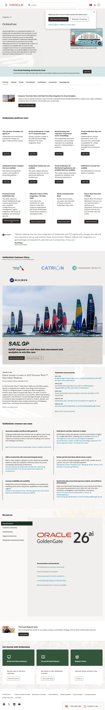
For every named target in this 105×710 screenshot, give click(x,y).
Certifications (42, 82)
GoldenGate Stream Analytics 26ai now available (13, 167)
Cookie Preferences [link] (53, 694)
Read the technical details (16, 358)
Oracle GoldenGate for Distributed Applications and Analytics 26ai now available (65, 168)
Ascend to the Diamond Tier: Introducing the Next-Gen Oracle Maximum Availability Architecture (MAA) (27, 492)
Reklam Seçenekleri (65, 694)
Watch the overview (13, 678)
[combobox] (52, 4)
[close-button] (100, 706)
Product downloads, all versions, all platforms (51, 576)
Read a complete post (10, 407)
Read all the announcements (65, 411)
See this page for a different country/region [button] (61, 25)
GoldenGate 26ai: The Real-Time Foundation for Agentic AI (75, 401)
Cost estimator (30, 82)
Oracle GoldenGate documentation (47, 571)
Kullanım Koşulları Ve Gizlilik (22, 694)
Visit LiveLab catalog (47, 678)
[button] (6, 5)
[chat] (66, 706)
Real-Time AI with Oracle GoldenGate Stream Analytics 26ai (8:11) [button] (28, 447)
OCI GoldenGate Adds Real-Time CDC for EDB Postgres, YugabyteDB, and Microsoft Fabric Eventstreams (74, 387)
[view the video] (87, 37)
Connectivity (53, 82)
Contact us (79, 678)
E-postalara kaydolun (90, 694)
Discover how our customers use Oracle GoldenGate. (18, 259)
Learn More (87, 71)
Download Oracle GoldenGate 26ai (8, 195)
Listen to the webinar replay (27, 105)
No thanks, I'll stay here (79, 19)
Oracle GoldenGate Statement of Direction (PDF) (51, 580)
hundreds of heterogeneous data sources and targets (78, 437)
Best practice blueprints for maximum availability (51, 585)
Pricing (21, 82)
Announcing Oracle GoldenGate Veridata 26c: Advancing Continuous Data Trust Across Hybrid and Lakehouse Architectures (25, 469)
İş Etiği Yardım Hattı (7, 697)
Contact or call (92, 706)
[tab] (17, 523)
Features (13, 82)
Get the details (23, 634)
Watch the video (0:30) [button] (33, 358)
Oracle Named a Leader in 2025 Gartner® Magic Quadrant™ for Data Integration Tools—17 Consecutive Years (79, 442)
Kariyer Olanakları (78, 694)
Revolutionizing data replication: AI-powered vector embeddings (63, 133)
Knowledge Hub (64, 82)
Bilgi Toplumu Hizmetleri (39, 694)
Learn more (7, 153)
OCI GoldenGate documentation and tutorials (50, 567)
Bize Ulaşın (18, 697)
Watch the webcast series (37, 221)
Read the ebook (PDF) (64, 221)
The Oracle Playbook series (28, 627)
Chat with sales (75, 706)
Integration (5, 17)
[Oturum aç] (95, 5)
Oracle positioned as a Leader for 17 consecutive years (39, 132)
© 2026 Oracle (6, 694)
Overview (5, 82)
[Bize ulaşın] (99, 5)
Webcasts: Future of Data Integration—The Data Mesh (39, 196)
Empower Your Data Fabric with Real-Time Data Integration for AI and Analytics (47, 96)
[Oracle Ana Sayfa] (16, 5)
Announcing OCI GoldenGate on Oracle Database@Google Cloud (77, 406)
